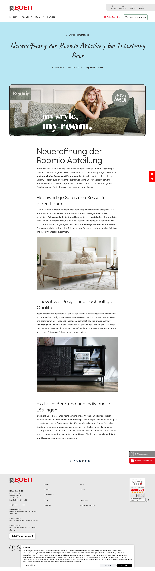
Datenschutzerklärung (30, 553)
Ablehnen (108, 565)
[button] (142, 454)
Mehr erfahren (30, 565)
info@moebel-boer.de (17, 505)
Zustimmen (124, 565)
